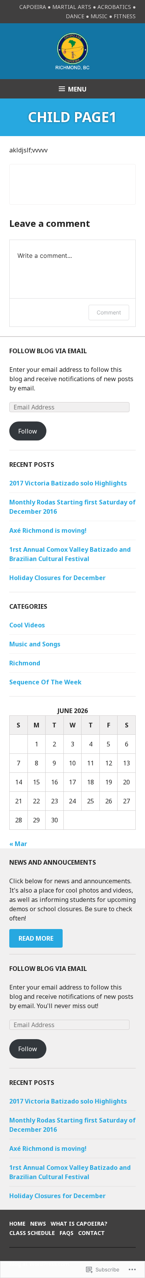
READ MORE (36, 938)
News (38, 1223)
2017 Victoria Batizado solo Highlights (68, 483)
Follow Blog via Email (48, 351)
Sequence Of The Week (45, 682)
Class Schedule (32, 1233)
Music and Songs (34, 644)
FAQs (66, 1233)
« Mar (18, 843)
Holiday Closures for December (57, 577)
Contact (91, 1233)
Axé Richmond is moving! (48, 530)
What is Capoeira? (79, 1223)
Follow (27, 431)
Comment (109, 312)
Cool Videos (27, 625)
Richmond (24, 663)
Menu (77, 89)
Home (17, 1223)
